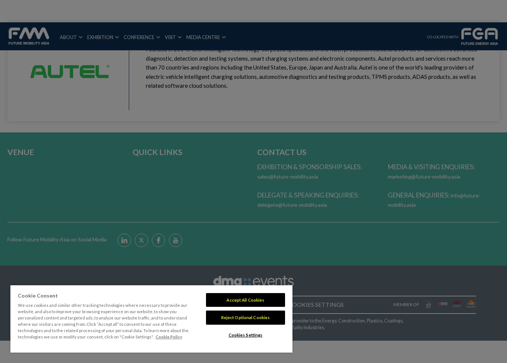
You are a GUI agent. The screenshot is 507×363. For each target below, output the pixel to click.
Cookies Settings (246, 335)
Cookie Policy (169, 336)
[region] (151, 319)
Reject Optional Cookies (245, 317)
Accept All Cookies (245, 300)
